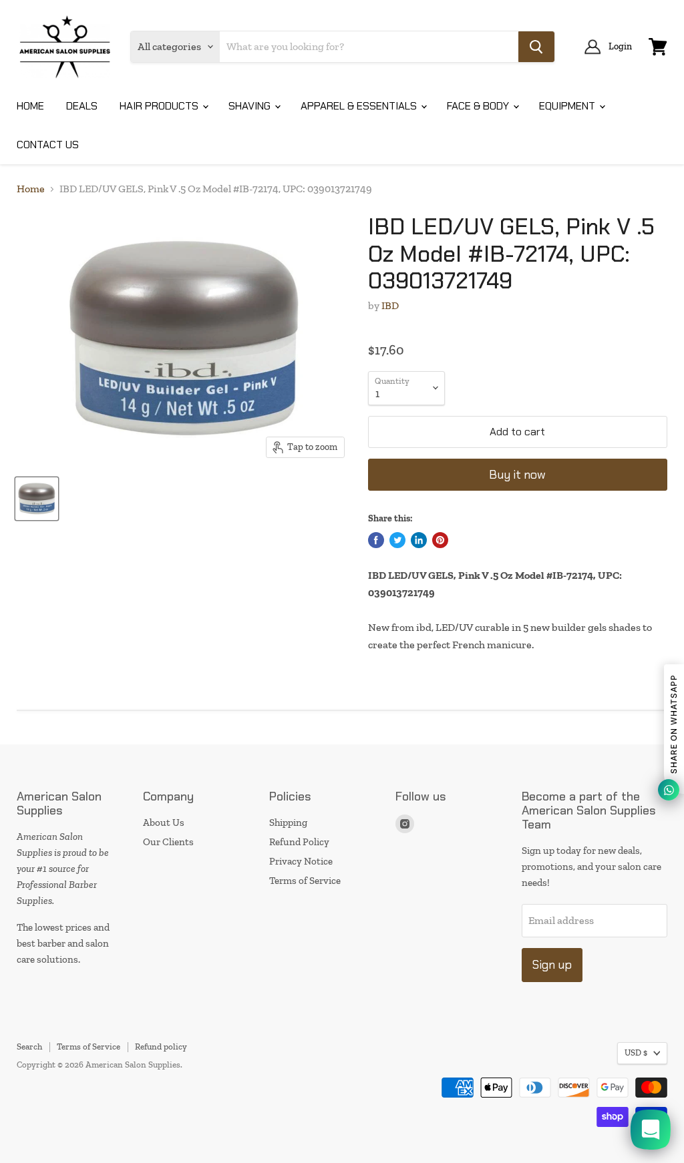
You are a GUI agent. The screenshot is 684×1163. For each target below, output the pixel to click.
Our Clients (168, 842)
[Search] (536, 46)
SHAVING (250, 106)
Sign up (552, 965)
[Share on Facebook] (376, 540)
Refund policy (161, 1046)
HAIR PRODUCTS (160, 106)
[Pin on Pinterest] (440, 540)
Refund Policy (299, 842)
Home (31, 189)
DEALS (82, 106)
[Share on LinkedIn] (419, 540)
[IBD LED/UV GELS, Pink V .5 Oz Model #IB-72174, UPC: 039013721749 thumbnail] (36, 498)
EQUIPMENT (568, 106)
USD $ (636, 1053)
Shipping (288, 823)
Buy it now (517, 475)
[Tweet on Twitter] (397, 540)
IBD (390, 305)
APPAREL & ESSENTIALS (360, 106)
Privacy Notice (301, 861)
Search (29, 1046)
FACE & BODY (479, 106)
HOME (30, 106)
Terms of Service (305, 881)
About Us (163, 823)
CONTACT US (48, 145)
